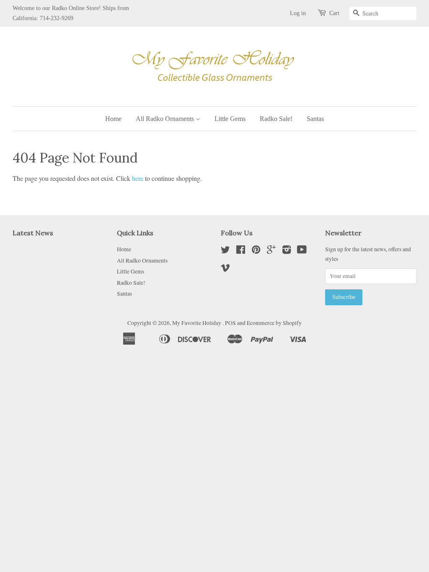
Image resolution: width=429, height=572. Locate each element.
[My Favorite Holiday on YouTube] (302, 251)
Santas (315, 118)
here (137, 178)
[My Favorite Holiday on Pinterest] (256, 251)
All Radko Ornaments (166, 118)
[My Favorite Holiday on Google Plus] (271, 251)
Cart (334, 13)
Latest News (33, 233)
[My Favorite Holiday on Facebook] (241, 251)
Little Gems (230, 118)
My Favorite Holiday (197, 323)
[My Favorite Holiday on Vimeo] (225, 269)
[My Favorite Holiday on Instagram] (286, 251)
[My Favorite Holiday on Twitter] (225, 251)
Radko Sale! (276, 118)
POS (230, 323)
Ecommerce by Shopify (274, 323)
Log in (298, 13)
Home (113, 118)
